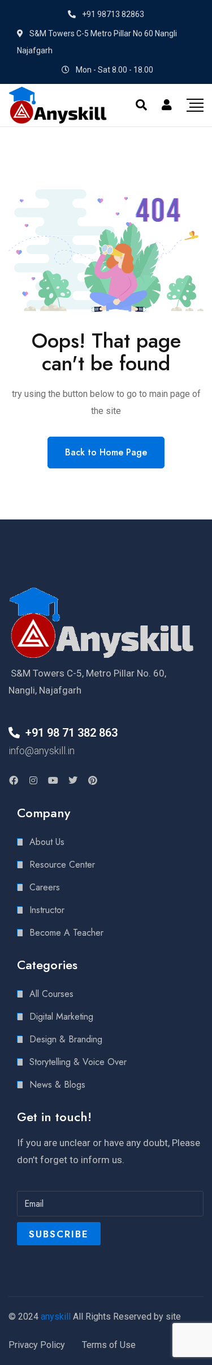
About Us (46, 841)
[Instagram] (33, 780)
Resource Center (62, 864)
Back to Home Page (106, 452)
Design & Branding (65, 1039)
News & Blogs (57, 1084)
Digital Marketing (61, 1016)
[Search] (141, 105)
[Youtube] (53, 780)
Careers (44, 887)
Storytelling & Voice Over (78, 1061)
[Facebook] (14, 780)
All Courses (51, 993)
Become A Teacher (66, 932)
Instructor (46, 909)
